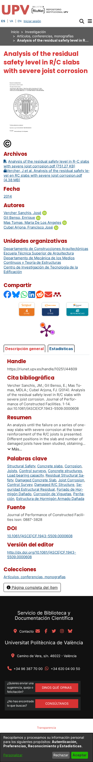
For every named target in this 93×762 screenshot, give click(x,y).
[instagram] (62, 631)
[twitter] (54, 631)
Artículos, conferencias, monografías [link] (45, 36)
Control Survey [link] (19, 484)
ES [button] (3, 21)
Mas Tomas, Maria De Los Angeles (32, 222)
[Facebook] (8, 294)
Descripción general (24, 348)
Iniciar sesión (33, 21)
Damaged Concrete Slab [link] (35, 480)
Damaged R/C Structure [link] (54, 484)
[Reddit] (40, 294)
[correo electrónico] (38, 631)
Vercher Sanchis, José (22, 212)
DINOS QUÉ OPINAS (57, 687)
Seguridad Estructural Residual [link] (44, 487)
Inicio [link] (15, 32)
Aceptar (79, 755)
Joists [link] (12, 471)
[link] (35, 577)
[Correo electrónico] (49, 294)
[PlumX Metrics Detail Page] (46, 330)
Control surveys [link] (32, 471)
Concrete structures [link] (65, 471)
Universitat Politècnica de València (44, 642)
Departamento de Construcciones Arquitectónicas (46, 248)
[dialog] (46, 747)
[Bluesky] (16, 294)
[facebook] (46, 631)
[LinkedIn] (32, 294)
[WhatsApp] (24, 294)
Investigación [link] (35, 32)
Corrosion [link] (73, 466)
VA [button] (11, 21)
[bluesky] (70, 631)
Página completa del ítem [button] (34, 587)
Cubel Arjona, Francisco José (28, 227)
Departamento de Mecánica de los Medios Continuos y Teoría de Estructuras (39, 260)
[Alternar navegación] (90, 21)
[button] (82, 21)
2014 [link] (8, 196)
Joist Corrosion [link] (71, 480)
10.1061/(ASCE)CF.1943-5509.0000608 (39, 536)
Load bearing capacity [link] (25, 475)
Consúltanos (56, 703)
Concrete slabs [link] (50, 466)
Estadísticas (61, 348)
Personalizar (12, 755)
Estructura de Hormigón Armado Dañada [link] (50, 498)
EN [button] (19, 21)
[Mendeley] (57, 294)
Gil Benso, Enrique (19, 217)
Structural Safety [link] (21, 466)
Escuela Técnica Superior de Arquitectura (39, 253)
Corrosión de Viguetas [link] (52, 494)
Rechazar (60, 755)
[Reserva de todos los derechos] (8, 143)
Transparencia (46, 727)
